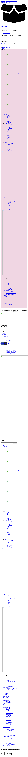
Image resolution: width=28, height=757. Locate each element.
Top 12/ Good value (10, 294)
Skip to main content (12, 1)
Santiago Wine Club (8, 440)
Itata (8, 138)
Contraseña (6, 38)
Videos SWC (8, 715)
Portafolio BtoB (9, 353)
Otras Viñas (9, 150)
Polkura (8, 146)
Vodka (9, 205)
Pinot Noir (9, 129)
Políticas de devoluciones (11, 351)
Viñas (5, 142)
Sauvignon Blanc (10, 127)
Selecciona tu (5, 27)
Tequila (9, 204)
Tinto (8, 115)
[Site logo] (5, 2)
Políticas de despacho (10, 349)
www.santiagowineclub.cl (6, 334)
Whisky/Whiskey (11, 201)
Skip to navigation (4, 1)
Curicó (8, 136)
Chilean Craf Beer (11, 284)
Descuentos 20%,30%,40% (11, 291)
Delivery (7, 732)
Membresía (8, 709)
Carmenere (9, 125)
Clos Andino (9, 148)
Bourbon (9, 202)
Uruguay (19, 83)
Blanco (8, 116)
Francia (18, 103)
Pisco (9, 199)
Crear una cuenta (6, 33)
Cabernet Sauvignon (11, 124)
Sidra (9, 287)
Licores (9, 206)
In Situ (8, 145)
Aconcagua (9, 134)
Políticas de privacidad (10, 350)
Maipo (8, 135)
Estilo (5, 114)
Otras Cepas (9, 131)
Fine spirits (10, 208)
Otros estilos (9, 122)
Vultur (8, 149)
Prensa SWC (8, 716)
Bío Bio (8, 139)
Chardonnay (9, 128)
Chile (18, 63)
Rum (9, 203)
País (5, 53)
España (18, 93)
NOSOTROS (6, 336)
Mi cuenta (8, 347)
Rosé (8, 117)
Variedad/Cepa (7, 123)
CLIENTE (5, 346)
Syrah (8, 130)
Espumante (9, 120)
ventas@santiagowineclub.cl (6, 333)
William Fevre (10, 143)
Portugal (19, 113)
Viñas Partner (8, 710)
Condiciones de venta (10, 735)
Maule (8, 137)
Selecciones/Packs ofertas (11, 293)
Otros (9, 209)
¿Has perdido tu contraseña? (6, 43)
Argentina (19, 73)
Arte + (7, 711)
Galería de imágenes (10, 729)
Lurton (8, 144)
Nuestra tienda (9, 305)
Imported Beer (11, 285)
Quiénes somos (9, 304)
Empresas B (8, 714)
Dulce (8, 121)
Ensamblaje (9, 118)
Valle (5, 132)
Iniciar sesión (3, 41)
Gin (8, 198)
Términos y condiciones (11, 352)
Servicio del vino (9, 713)
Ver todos (9, 141)
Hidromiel (10, 288)
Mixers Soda (10, 289)
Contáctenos (8, 340)
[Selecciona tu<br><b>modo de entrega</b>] (14, 24)
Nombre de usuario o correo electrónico (11, 35)
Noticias (7, 728)
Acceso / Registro (6, 745)
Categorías (7, 283)
